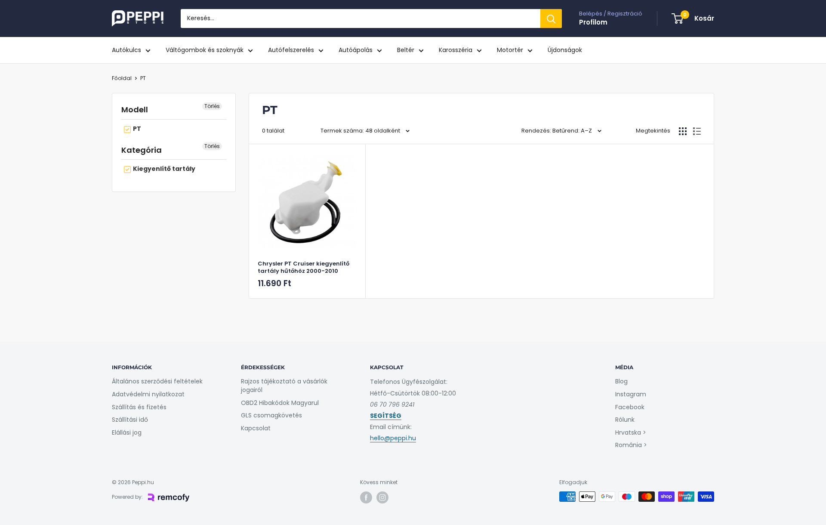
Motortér (510, 50)
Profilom (593, 22)
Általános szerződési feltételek (157, 381)
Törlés (212, 106)
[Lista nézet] (697, 131)
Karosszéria (455, 50)
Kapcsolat (256, 428)
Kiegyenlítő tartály (163, 168)
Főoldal (122, 78)
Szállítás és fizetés (139, 407)
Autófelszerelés (291, 50)
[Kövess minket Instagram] (382, 497)
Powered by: (127, 496)
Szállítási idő (130, 419)
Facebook (629, 407)
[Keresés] (551, 18)
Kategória (141, 150)
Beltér (405, 50)
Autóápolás (356, 50)
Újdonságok (565, 50)
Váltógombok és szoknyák (204, 50)
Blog (621, 381)
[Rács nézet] (683, 131)
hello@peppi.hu (393, 438)
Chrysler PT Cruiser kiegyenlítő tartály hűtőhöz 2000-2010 (303, 267)
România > (631, 445)
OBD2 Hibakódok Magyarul (280, 402)
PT (143, 78)
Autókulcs (126, 50)
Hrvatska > (630, 432)
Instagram (630, 394)
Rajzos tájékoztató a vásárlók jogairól (284, 385)
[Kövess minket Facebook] (366, 497)
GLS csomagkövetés (271, 415)
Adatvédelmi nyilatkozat (148, 394)
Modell (134, 109)
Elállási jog (127, 432)
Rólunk (625, 419)
